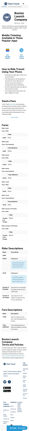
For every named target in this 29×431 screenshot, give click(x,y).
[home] (11, 4)
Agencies (4, 6)
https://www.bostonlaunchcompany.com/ (12, 355)
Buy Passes (14, 428)
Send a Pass (12, 104)
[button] (23, 3)
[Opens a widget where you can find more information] (21, 428)
